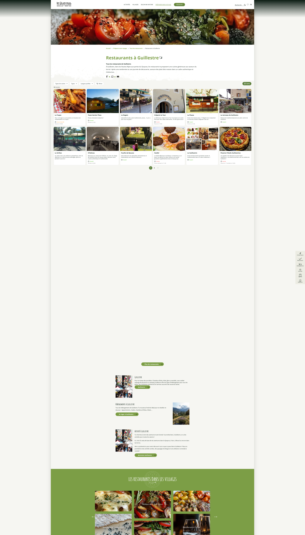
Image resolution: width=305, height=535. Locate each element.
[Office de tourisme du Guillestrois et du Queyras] (64, 5)
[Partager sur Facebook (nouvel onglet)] (107, 77)
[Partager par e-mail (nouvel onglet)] (118, 77)
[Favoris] (248, 5)
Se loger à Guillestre (126, 414)
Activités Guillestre (145, 455)
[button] (240, 4)
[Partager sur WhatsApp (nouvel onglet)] (112, 77)
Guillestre (141, 387)
